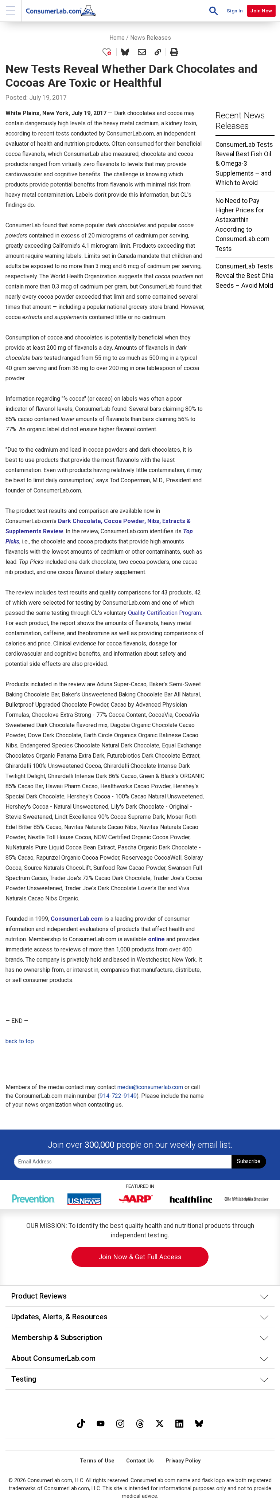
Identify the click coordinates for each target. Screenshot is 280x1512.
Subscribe (248, 1161)
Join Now (261, 10)
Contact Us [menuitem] (140, 1461)
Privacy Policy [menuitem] (183, 1461)
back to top (19, 1041)
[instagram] (120, 1422)
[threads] (140, 1422)
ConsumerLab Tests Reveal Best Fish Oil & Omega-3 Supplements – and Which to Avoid (244, 164)
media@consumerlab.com (150, 1087)
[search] (213, 10)
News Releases (150, 37)
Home (117, 37)
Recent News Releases (240, 120)
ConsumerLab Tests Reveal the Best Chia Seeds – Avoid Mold (244, 276)
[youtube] (101, 1422)
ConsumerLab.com (77, 918)
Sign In (235, 10)
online (156, 939)
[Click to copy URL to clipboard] (158, 52)
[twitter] (160, 1422)
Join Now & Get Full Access (140, 1257)
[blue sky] (199, 1422)
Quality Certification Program (164, 612)
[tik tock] (81, 1422)
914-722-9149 (118, 1095)
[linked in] (179, 1422)
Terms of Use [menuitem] (97, 1461)
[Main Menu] (11, 10)
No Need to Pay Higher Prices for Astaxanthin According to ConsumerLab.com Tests (242, 224)
